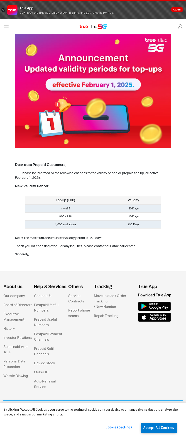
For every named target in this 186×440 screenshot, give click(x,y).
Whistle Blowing (15, 376)
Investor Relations (17, 337)
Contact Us (42, 296)
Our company (14, 296)
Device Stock (44, 363)
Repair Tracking (106, 316)
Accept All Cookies (158, 427)
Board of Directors (17, 305)
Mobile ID (41, 372)
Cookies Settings (119, 427)
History (9, 328)
